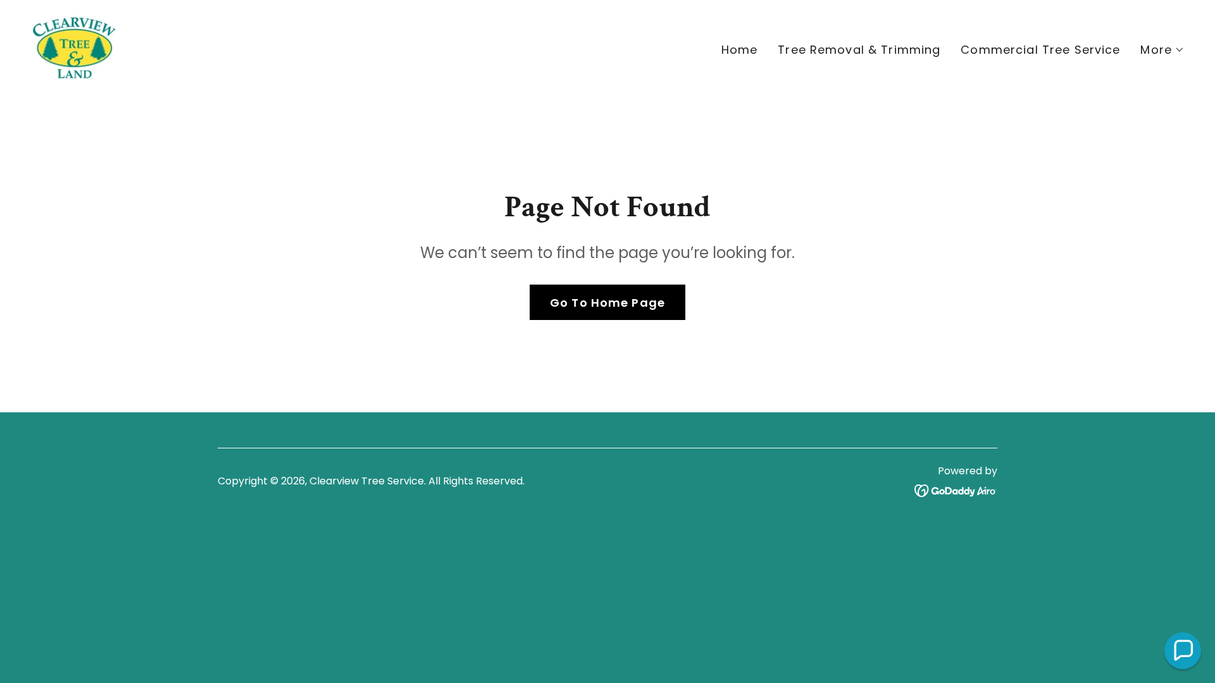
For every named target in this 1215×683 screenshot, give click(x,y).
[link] (73, 47)
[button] (1162, 50)
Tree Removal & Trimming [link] (859, 50)
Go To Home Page (607, 303)
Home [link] (739, 50)
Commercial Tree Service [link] (1040, 50)
